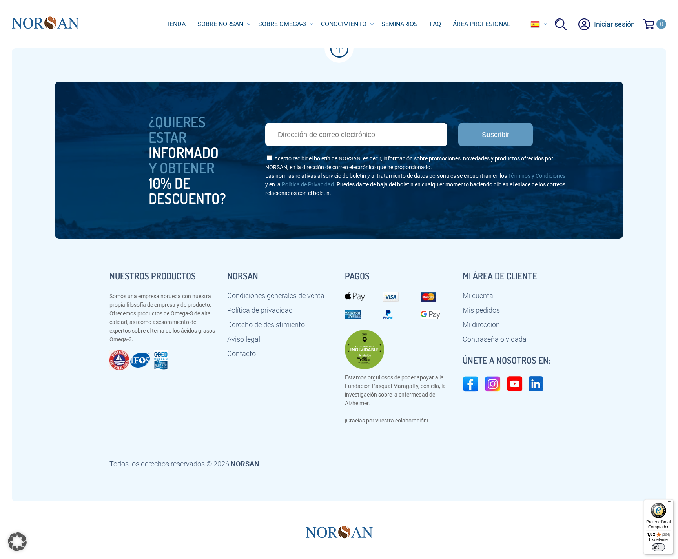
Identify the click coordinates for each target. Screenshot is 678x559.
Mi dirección (481, 325)
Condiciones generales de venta (275, 296)
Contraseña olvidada (495, 339)
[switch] (658, 547)
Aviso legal (243, 339)
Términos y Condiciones (536, 176)
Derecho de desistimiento (266, 325)
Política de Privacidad (308, 184)
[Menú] (669, 503)
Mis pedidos (481, 310)
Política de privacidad (260, 310)
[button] (17, 541)
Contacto (241, 354)
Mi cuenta (478, 296)
